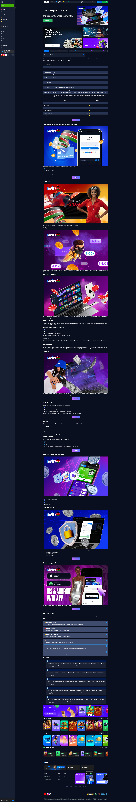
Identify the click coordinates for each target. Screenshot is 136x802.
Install (81, 782)
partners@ (47, 780)
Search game (51, 713)
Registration (105, 1)
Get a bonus (52, 45)
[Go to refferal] (2, 55)
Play (76, 177)
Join (76, 417)
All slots (101, 718)
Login (99, 1)
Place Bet (76, 450)
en (12, 54)
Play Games (76, 398)
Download (76, 609)
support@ (47, 776)
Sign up (75, 558)
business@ (47, 779)
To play (90, 715)
